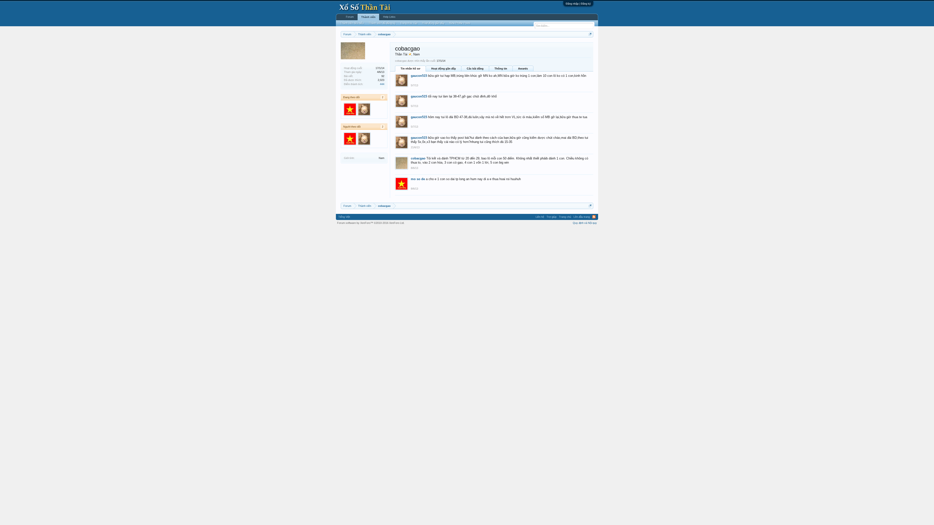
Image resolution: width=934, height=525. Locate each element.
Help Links (389, 16)
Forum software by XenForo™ (370, 222)
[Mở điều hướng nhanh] (590, 34)
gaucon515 (419, 76)
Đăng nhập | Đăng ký (578, 3)
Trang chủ (565, 216)
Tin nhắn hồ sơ (410, 68)
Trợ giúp (552, 216)
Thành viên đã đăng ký (382, 23)
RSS (594, 217)
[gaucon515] (364, 109)
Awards (523, 68)
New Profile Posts (459, 23)
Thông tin (500, 68)
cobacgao (418, 158)
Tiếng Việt (344, 216)
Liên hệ (540, 216)
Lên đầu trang (582, 216)
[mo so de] (350, 109)
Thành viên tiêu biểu (352, 23)
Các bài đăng (475, 68)
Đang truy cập (409, 23)
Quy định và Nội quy (585, 222)
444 (382, 84)
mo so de (418, 179)
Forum (350, 16)
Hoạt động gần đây (443, 68)
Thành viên (368, 17)
